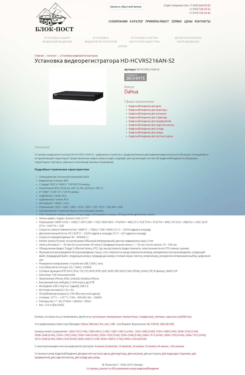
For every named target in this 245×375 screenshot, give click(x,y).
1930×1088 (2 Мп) (166, 331)
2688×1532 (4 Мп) (195, 335)
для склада (81, 357)
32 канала (150, 346)
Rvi (101, 324)
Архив (122, 46)
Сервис (176, 21)
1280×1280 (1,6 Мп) (121, 331)
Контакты (202, 21)
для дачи (83, 353)
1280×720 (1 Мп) (77, 331)
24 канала (138, 346)
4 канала (99, 346)
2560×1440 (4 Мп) (88, 335)
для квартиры (119, 353)
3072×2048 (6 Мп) (45, 338)
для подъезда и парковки (176, 353)
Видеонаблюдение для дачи (145, 106)
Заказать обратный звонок (126, 6)
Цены (188, 21)
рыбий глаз (185, 316)
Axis (106, 324)
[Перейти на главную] (54, 17)
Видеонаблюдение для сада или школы (151, 125)
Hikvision (94, 324)
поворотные (129, 316)
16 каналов (124, 346)
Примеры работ (157, 21)
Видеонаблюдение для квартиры (148, 109)
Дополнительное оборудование (188, 39)
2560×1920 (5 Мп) (109, 335)
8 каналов (111, 346)
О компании (118, 21)
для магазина (135, 353)
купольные (98, 316)
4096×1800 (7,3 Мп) (112, 338)
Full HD (155, 324)
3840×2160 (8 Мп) (66, 338)
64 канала (162, 346)
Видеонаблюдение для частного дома (151, 136)
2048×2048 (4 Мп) (45, 335)
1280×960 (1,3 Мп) (98, 331)
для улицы (94, 357)
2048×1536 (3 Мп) (187, 331)
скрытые (171, 316)
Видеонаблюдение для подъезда (148, 117)
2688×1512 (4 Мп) (152, 335)
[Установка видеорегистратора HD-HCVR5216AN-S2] (77, 96)
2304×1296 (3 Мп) (66, 335)
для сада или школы (62, 357)
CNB (112, 324)
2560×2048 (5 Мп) (131, 335)
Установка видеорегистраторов (101, 39)
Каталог (136, 21)
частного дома (101, 353)
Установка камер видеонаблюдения (57, 39)
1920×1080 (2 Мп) (144, 331)
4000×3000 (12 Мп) (89, 338)
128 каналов (176, 346)
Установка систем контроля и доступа (144, 39)
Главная (39, 55)
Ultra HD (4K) (167, 324)
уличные (160, 316)
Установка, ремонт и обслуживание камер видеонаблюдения (122, 368)
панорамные (113, 316)
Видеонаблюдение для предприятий (150, 121)
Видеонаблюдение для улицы (146, 132)
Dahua (131, 91)
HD (148, 324)
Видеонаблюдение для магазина (147, 113)
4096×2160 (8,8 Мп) (135, 338)
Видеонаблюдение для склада (146, 128)
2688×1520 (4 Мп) (174, 335)
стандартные (146, 316)
